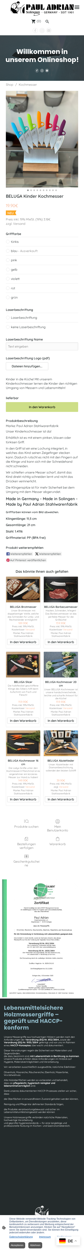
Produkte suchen (26, 826)
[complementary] (68, 1241)
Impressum (45, 1236)
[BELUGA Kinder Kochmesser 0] (42, 139)
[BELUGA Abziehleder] (61, 743)
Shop (9, 84)
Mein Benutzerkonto (57, 828)
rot (13, 288)
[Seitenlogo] (42, 8)
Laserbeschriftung (24, 318)
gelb (14, 269)
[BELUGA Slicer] (23, 664)
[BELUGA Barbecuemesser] (61, 589)
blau (24, 251)
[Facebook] (35, 30)
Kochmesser (28, 84)
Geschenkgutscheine (26, 863)
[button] (27, 366)
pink (14, 260)
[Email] (49, 30)
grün (14, 297)
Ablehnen (35, 1245)
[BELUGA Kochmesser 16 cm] (23, 743)
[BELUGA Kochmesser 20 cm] (61, 664)
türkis (15, 242)
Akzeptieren (17, 1245)
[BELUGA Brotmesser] (23, 589)
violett (15, 279)
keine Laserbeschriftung (28, 327)
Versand (19, 224)
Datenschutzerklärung (21, 1236)
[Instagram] (42, 30)
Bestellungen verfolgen (26, 846)
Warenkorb (57, 844)
